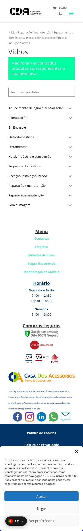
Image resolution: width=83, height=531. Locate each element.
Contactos (41, 238)
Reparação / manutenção (34, 32)
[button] (76, 451)
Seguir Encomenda (42, 263)
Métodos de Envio (41, 255)
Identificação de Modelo (41, 272)
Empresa (41, 247)
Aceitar (41, 496)
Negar (41, 508)
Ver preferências (41, 520)
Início (11, 32)
